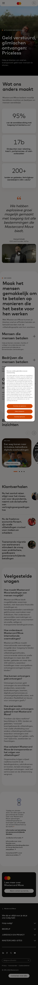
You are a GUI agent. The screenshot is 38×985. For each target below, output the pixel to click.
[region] (19, 394)
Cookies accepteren (19, 406)
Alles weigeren (19, 411)
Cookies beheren (19, 417)
